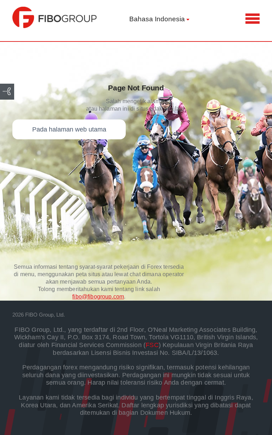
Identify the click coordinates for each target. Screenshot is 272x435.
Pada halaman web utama (69, 129)
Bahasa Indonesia (157, 19)
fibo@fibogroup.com (98, 297)
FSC (152, 344)
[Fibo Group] (54, 17)
